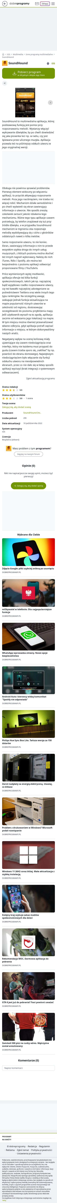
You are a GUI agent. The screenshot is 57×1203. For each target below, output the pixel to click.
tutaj (4, 1200)
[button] (53, 4)
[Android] (48, 63)
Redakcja (32, 1146)
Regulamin (44, 1146)
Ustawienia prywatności (29, 1153)
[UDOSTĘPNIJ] (4, 83)
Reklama (10, 1150)
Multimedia (18, 54)
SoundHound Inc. (32, 412)
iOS (8, 54)
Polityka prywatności (41, 1150)
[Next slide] (50, 102)
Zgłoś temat (23, 1150)
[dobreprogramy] (22, 3)
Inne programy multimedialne (39, 54)
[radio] (3, 390)
